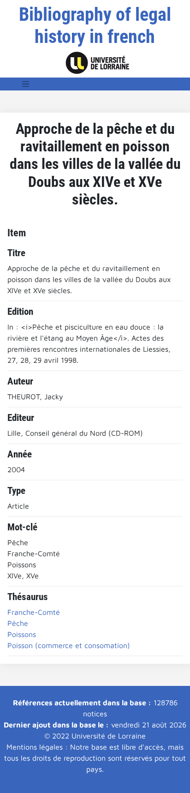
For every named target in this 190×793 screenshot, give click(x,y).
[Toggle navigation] (26, 84)
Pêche (17, 623)
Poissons (21, 634)
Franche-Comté (33, 612)
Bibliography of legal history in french (95, 26)
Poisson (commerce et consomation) (68, 645)
